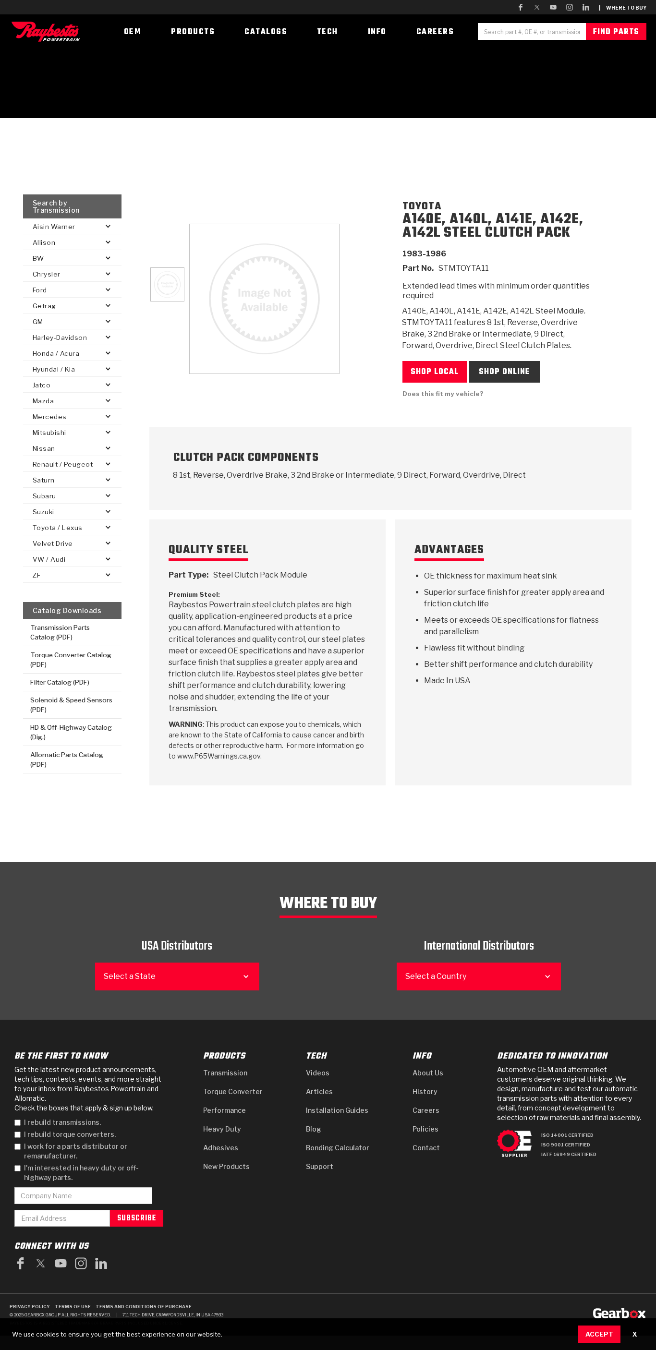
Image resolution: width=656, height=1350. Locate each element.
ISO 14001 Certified (567, 1135)
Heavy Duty (222, 1129)
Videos (317, 1073)
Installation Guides (337, 1110)
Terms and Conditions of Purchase (144, 1306)
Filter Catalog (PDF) (59, 682)
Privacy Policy (30, 1306)
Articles (319, 1091)
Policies (425, 1129)
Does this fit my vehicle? (443, 394)
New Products (226, 1166)
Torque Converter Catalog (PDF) (70, 659)
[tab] (167, 284)
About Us (428, 1073)
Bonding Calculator (337, 1148)
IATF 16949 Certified (568, 1154)
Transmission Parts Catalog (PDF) (60, 632)
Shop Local (435, 372)
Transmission (225, 1073)
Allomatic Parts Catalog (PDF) (66, 759)
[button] (72, 226)
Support (319, 1166)
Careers (426, 1110)
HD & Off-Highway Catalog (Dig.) (71, 732)
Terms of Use (73, 1306)
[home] (48, 31)
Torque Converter (233, 1091)
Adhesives (220, 1148)
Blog (313, 1129)
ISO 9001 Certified (565, 1144)
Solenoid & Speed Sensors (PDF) (71, 704)
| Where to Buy (622, 8)
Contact (426, 1148)
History (425, 1091)
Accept (599, 1334)
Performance (224, 1110)
